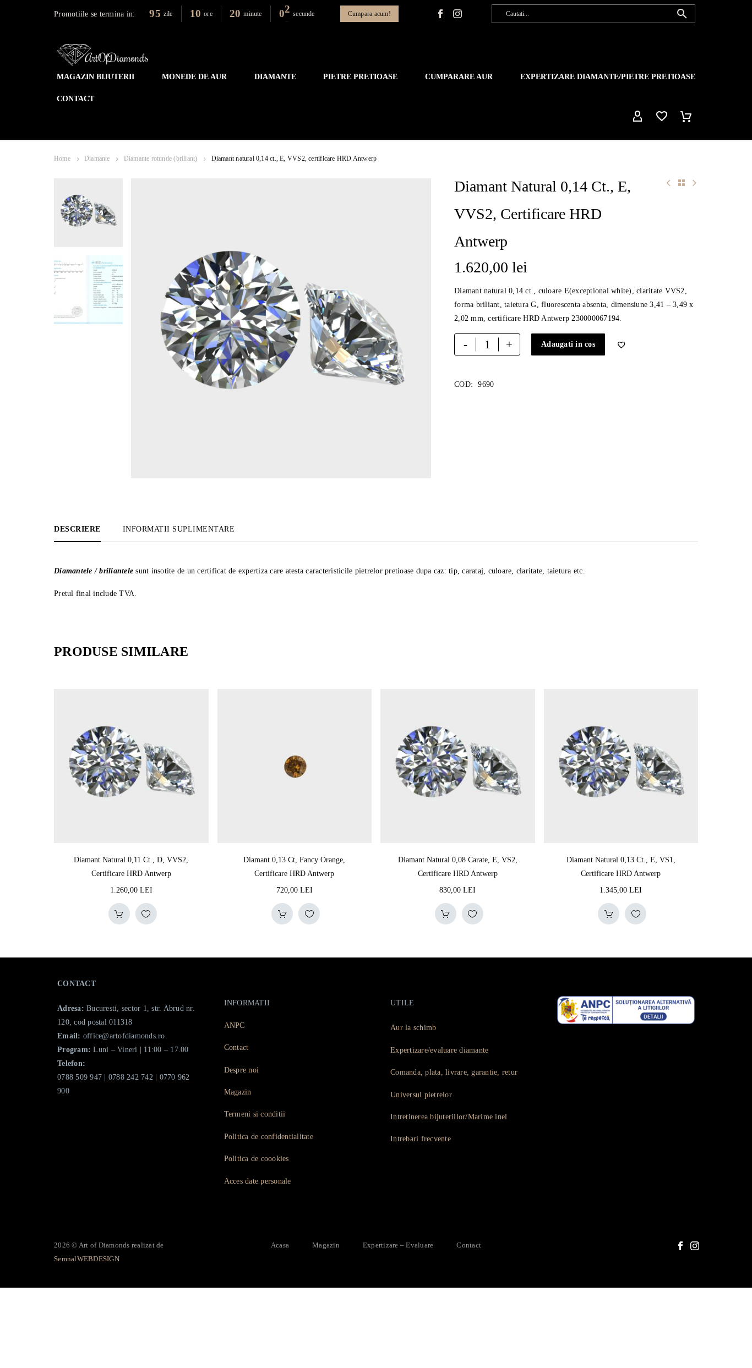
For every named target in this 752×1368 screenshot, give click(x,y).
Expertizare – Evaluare (398, 1245)
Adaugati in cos (568, 344)
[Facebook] (440, 13)
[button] (682, 13)
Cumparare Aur (459, 77)
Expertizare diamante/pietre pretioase (607, 77)
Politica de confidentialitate (268, 1136)
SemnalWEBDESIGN (86, 1259)
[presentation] (145, 328)
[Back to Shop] (681, 182)
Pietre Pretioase (360, 77)
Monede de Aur (194, 77)
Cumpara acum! (369, 14)
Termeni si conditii (255, 1114)
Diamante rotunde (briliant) (161, 158)
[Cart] (686, 116)
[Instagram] (694, 1245)
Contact (75, 99)
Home (62, 158)
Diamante (275, 77)
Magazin (238, 1092)
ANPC (234, 1025)
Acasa (280, 1245)
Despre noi (241, 1070)
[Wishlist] (661, 116)
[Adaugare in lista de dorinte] (146, 913)
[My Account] (637, 116)
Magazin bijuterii (95, 77)
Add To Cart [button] (119, 913)
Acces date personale (257, 1181)
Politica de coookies (256, 1158)
